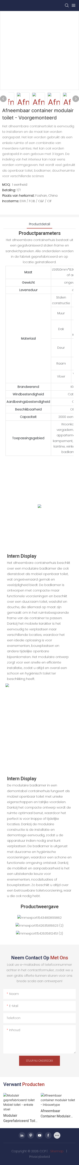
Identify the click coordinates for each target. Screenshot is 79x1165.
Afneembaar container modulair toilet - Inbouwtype (55, 1113)
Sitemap (57, 1151)
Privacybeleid (39, 1156)
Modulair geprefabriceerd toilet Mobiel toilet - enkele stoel (20, 1118)
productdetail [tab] (39, 224)
